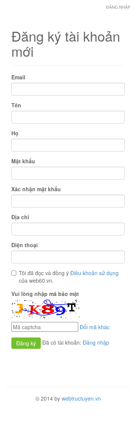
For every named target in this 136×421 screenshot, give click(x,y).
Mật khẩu (23, 161)
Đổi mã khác (95, 327)
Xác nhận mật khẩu (36, 189)
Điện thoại (24, 245)
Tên (16, 105)
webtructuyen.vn (81, 398)
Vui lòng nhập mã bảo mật (45, 293)
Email (18, 77)
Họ (15, 133)
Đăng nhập (118, 7)
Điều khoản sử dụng (94, 273)
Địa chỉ (20, 217)
